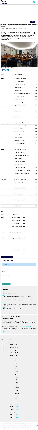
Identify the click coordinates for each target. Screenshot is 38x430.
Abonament (17, 349)
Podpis (3, 271)
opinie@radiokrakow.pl (26, 326)
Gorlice (11, 355)
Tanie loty (16, 371)
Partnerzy (16, 352)
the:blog (16, 385)
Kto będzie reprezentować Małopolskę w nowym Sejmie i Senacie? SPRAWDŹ (19, 19)
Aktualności (3, 19)
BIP (15, 350)
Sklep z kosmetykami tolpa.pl (17, 397)
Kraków (11, 344)
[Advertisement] (19, 12)
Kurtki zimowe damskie (16, 376)
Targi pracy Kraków (16, 365)
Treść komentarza (6, 275)
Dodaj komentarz (6, 284)
